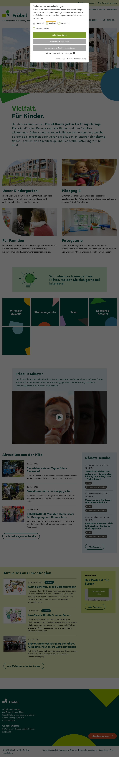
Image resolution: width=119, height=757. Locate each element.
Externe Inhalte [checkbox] (42, 28)
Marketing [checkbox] (64, 23)
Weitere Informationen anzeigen (59, 53)
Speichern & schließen (59, 41)
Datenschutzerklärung (76, 58)
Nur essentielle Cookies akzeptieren (59, 48)
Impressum (60, 58)
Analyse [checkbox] (52, 23)
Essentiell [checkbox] (40, 23)
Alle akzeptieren (59, 35)
